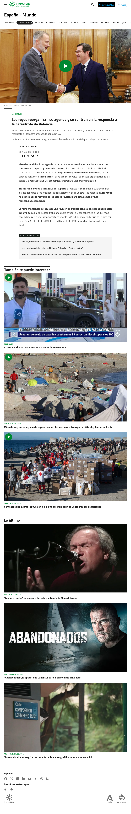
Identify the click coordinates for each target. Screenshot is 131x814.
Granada (105, 22)
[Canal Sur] (19, 4)
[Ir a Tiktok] (36, 778)
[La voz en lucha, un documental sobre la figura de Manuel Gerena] (65, 558)
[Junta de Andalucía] (110, 799)
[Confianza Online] (122, 799)
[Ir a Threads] (42, 778)
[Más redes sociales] (37, 156)
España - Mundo (25, 22)
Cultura (39, 22)
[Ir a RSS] (48, 778)
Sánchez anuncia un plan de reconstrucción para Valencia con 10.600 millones (61, 254)
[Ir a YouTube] (30, 778)
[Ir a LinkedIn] (24, 778)
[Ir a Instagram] (18, 778)
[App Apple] (6, 789)
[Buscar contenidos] (92, 5)
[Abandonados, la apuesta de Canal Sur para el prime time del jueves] (65, 637)
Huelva (116, 22)
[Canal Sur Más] (106, 4)
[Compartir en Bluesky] (32, 156)
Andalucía (9, 22)
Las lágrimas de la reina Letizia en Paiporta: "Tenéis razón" (52, 248)
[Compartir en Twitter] (28, 156)
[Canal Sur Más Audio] (122, 4)
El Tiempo (63, 22)
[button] (65, 66)
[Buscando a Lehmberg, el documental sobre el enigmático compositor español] (65, 717)
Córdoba (94, 22)
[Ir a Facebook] (6, 778)
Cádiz (84, 22)
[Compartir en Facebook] (23, 156)
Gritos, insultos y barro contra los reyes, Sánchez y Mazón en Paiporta (58, 241)
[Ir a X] (12, 778)
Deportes (50, 22)
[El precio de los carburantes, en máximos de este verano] (65, 307)
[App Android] (12, 789)
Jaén (124, 22)
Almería (74, 22)
